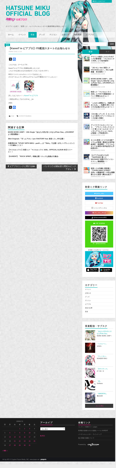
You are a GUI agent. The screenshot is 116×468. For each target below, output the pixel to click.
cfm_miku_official (100, 213)
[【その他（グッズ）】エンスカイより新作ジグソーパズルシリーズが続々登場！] (86, 116)
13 (10, 437)
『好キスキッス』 (103, 369)
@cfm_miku (100, 193)
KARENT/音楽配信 (25, 116)
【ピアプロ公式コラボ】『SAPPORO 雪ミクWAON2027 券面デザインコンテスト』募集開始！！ (102, 158)
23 (24, 441)
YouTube (100, 203)
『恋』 (99, 381)
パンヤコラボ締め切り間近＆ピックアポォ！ (60, 167)
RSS (43, 436)
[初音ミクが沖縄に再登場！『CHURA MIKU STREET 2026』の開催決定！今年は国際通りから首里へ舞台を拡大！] (86, 170)
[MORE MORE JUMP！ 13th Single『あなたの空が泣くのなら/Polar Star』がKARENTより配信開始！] (86, 80)
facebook (100, 198)
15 (19, 437)
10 (29, 433)
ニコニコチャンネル (100, 208)
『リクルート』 (102, 344)
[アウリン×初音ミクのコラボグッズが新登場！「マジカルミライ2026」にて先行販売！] (86, 58)
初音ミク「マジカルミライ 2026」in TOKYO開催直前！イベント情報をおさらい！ (102, 94)
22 (19, 441)
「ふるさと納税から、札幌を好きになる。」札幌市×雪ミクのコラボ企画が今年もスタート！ (102, 105)
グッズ (42, 35)
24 (29, 441)
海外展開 (78, 35)
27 (10, 445)
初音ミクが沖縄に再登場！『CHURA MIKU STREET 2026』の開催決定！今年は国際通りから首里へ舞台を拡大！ (103, 171)
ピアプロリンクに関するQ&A (22, 166)
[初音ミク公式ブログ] (28, 14)
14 (15, 437)
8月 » (5, 450)
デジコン (53, 35)
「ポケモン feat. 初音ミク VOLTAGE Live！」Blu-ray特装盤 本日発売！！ (102, 70)
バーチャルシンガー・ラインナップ (90, 434)
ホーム (11, 35)
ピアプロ (90, 35)
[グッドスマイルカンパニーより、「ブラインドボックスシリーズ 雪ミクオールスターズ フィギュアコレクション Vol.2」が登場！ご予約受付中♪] (86, 127)
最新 (91, 52)
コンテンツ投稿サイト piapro (87, 427)
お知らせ (65, 35)
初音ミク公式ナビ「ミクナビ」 (99, 250)
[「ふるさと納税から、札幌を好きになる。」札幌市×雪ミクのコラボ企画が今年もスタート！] (86, 105)
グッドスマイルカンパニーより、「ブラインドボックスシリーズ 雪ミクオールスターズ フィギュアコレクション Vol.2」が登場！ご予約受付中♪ (102, 129)
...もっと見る (99, 406)
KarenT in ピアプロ (31, 95)
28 (15, 445)
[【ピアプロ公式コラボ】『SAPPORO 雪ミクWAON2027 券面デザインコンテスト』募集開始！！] (86, 157)
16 (24, 437)
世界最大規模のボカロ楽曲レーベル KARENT (93, 430)
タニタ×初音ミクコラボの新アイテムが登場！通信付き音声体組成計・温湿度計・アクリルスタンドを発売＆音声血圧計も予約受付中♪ (102, 144)
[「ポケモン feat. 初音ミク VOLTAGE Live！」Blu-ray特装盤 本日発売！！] (86, 69)
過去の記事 (88, 308)
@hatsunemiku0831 (100, 217)
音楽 (32, 35)
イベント (22, 35)
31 (29, 445)
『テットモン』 (102, 356)
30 (24, 445)
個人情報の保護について (86, 438)
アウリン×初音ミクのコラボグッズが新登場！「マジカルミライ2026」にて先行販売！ (102, 59)
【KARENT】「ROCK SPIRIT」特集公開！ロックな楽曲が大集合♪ (33, 156)
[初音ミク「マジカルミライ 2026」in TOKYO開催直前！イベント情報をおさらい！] (86, 93)
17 (29, 437)
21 (15, 441)
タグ (108, 52)
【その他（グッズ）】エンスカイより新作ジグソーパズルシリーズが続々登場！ (102, 116)
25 (34, 441)
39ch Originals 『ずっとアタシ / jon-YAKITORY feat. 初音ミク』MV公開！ (36, 139)
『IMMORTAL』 (102, 393)
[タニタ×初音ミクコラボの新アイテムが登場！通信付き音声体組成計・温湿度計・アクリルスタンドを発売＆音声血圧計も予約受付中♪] (86, 142)
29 (19, 445)
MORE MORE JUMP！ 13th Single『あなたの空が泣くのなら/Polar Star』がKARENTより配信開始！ (103, 82)
